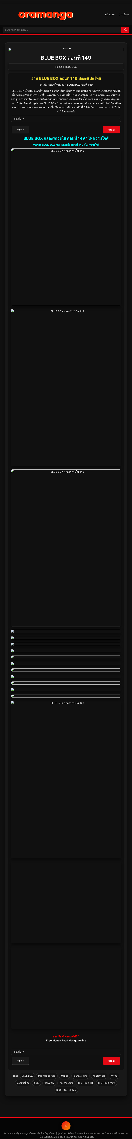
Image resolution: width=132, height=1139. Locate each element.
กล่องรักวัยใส (99, 1076)
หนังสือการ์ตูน (66, 1083)
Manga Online (77, 1040)
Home (58, 66)
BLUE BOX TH (85, 1083)
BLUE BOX (71, 66)
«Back (111, 129)
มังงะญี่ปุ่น (49, 1083)
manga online (80, 1076)
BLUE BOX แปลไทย (66, 1090)
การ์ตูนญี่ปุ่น (23, 1083)
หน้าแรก (110, 14)
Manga (64, 1076)
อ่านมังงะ (123, 14)
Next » (20, 129)
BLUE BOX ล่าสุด (106, 1083)
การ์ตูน (114, 1076)
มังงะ (36, 1083)
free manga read (47, 1076)
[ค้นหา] (125, 30)
